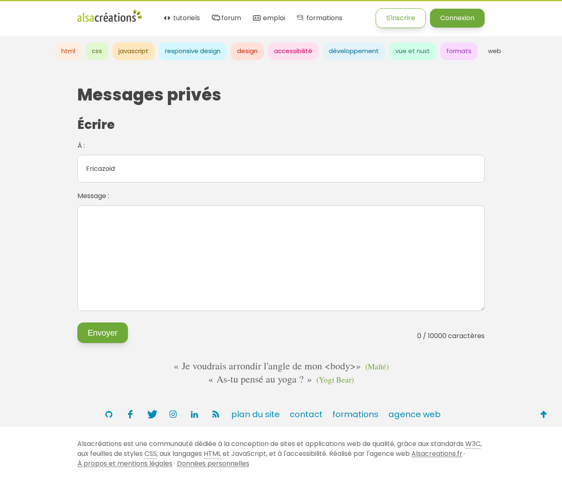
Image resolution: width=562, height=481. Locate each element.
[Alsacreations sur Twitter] (151, 414)
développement (354, 51)
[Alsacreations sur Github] (108, 414)
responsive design (193, 51)
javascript (133, 51)
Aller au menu (22, 13)
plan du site (255, 414)
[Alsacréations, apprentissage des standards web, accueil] (109, 21)
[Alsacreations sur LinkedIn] (194, 414)
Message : (93, 196)
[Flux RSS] (215, 414)
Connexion (457, 18)
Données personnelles (213, 463)
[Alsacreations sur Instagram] (173, 414)
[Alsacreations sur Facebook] (130, 414)
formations (323, 18)
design (247, 51)
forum (230, 18)
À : (81, 145)
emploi (273, 18)
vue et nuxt (412, 51)
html (68, 51)
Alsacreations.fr (436, 453)
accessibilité (293, 51)
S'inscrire (400, 18)
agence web (414, 414)
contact (306, 414)
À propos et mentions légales (124, 463)
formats (458, 51)
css (97, 51)
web (494, 51)
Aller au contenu (80, 13)
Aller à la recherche (149, 13)
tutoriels (186, 18)
